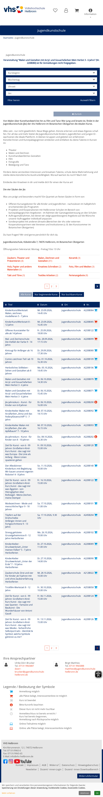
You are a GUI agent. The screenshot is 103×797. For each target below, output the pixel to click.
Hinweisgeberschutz (88, 765)
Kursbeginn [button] (14, 72)
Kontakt (20, 765)
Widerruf (53, 765)
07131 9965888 (76, 665)
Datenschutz (68, 765)
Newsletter (31, 769)
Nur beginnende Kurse (46, 294)
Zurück (77, 114)
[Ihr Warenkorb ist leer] (77, 10)
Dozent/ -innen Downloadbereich (81, 769)
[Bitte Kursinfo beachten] (95, 402)
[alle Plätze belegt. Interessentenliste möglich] (95, 321)
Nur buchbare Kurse (72, 294)
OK (97, 793)
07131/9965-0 (14, 750)
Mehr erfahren (8, 793)
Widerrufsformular (88, 775)
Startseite (8, 37)
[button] (66, 10)
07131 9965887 (26, 665)
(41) (48, 259)
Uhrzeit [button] (11, 86)
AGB (44, 765)
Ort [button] (9, 93)
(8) (78, 275)
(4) (18, 259)
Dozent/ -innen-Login (50, 769)
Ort (66, 304)
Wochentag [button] (14, 79)
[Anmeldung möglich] (95, 310)
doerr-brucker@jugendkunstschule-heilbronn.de (29, 671)
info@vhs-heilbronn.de (21, 756)
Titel (10, 304)
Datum (43, 304)
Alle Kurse (26, 294)
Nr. (88, 304)
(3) (74, 257)
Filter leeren (14, 100)
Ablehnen (84, 793)
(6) (19, 268)
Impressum (32, 765)
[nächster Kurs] (97, 286)
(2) (49, 266)
